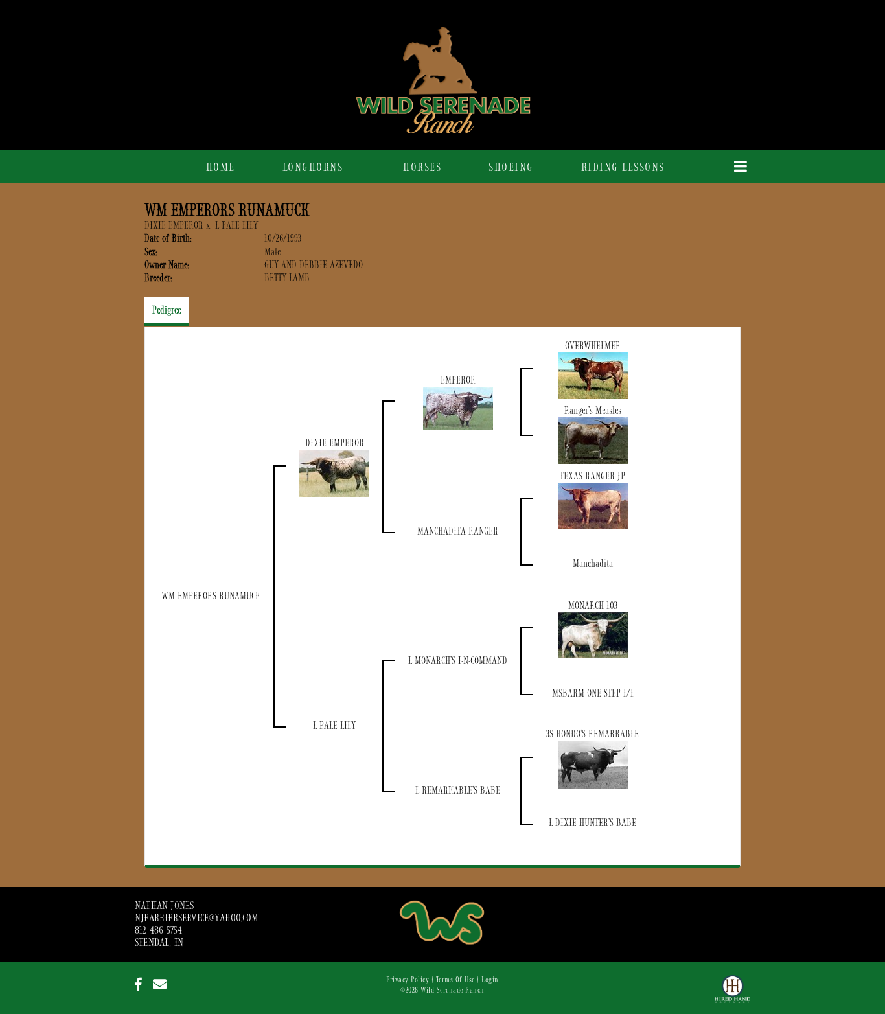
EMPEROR (458, 380)
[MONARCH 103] (593, 634)
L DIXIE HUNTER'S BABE (592, 823)
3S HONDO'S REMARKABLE (592, 734)
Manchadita (593, 564)
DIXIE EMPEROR (173, 225)
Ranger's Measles (592, 411)
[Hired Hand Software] (732, 994)
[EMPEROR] (458, 407)
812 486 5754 (158, 930)
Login (490, 979)
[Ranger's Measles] (593, 440)
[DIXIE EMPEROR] (334, 472)
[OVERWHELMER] (593, 375)
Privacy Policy (407, 979)
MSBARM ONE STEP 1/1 (593, 693)
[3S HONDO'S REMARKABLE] (593, 764)
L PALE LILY (236, 225)
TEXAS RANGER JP (592, 476)
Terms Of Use (455, 979)
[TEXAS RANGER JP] (593, 505)
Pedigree (166, 310)
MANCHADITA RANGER (457, 531)
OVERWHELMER (593, 346)
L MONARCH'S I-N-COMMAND (457, 661)
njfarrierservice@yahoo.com (197, 918)
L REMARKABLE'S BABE (457, 790)
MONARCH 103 (592, 606)
